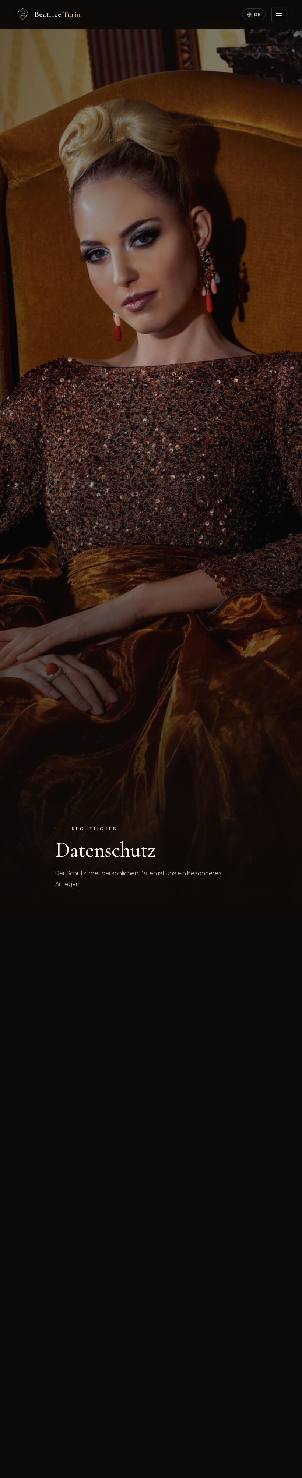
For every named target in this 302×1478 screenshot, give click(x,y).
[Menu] (279, 14)
